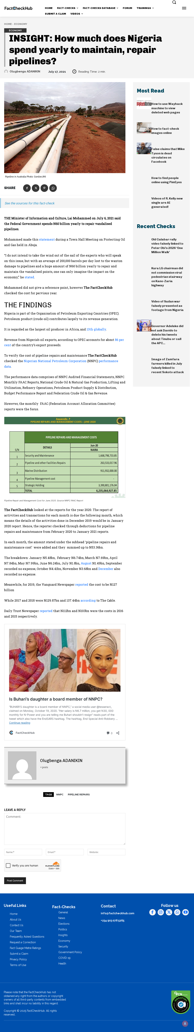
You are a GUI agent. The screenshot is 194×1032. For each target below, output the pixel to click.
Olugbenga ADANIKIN (25, 71)
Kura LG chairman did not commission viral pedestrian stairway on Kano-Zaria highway (167, 276)
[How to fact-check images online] (144, 128)
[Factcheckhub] (18, 8)
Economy (20, 24)
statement (47, 239)
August (86, 563)
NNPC (59, 794)
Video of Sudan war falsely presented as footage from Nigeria (167, 306)
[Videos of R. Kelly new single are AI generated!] (144, 198)
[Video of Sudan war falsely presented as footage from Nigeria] (144, 301)
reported (81, 584)
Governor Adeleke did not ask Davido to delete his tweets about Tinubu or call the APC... (167, 334)
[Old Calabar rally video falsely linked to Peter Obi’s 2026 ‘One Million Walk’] (144, 239)
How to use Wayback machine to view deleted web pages (167, 108)
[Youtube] (185, 912)
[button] (174, 2)
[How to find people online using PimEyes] (144, 177)
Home (8, 24)
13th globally (96, 329)
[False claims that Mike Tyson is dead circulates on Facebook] (144, 148)
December (105, 569)
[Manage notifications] (185, 1024)
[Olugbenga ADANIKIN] (6, 71)
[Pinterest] (44, 188)
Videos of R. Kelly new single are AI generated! (167, 203)
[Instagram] (161, 912)
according (88, 600)
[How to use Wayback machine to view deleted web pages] (144, 103)
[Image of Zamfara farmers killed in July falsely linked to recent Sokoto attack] (144, 358)
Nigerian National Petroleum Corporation (55, 361)
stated (29, 277)
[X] (35, 188)
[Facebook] (27, 188)
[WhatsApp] (53, 188)
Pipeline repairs (79, 794)
